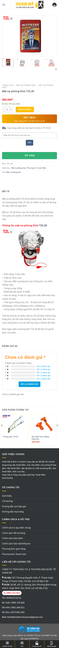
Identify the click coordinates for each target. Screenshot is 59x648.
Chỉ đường (7, 501)
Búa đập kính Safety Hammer (40, 438)
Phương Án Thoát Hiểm (36, 168)
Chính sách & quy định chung (16, 528)
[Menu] (3, 4)
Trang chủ (7, 85)
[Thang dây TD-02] (15, 424)
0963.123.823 (13, 593)
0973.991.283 (17, 612)
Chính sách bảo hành (12, 538)
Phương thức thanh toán (14, 554)
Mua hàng (25, 109)
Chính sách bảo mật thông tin (16, 543)
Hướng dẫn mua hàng (13, 512)
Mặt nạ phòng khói (18, 168)
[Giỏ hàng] (54, 5)
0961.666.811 (18, 607)
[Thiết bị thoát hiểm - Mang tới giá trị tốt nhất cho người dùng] (29, 5)
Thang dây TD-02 (10, 437)
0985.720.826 (18, 603)
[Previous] (6, 36)
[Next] (52, 36)
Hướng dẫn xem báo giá (14, 506)
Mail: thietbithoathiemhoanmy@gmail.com (22, 617)
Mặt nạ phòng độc (26, 85)
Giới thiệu (7, 496)
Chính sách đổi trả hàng (13, 533)
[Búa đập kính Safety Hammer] (44, 424)
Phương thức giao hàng (14, 549)
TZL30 (43, 225)
